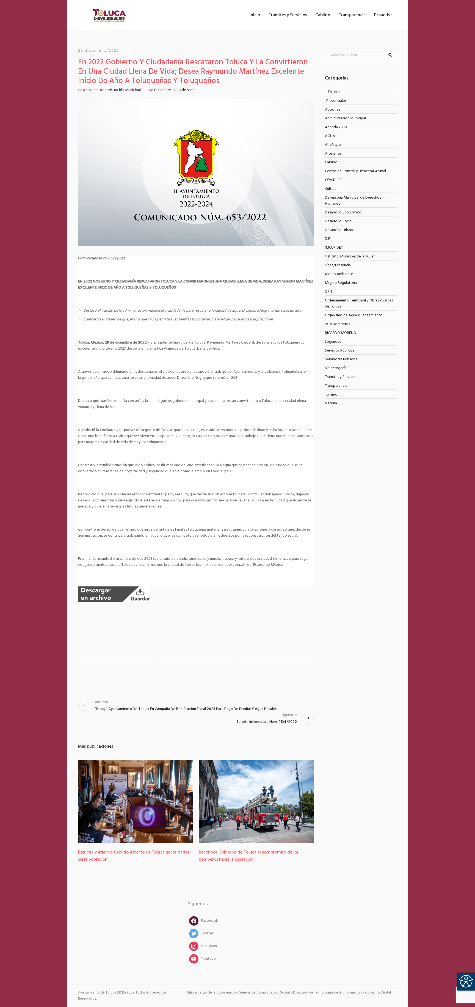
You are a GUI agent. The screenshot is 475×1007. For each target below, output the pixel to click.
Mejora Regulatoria (341, 283)
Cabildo (331, 162)
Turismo (331, 394)
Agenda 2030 (336, 127)
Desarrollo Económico (343, 212)
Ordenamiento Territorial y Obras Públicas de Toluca (359, 303)
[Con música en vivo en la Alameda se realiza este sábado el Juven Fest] (256, 801)
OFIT (328, 292)
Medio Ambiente (339, 274)
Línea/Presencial (338, 265)
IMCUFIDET (334, 248)
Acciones (90, 90)
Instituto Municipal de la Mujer (350, 256)
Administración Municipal (120, 90)
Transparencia (336, 386)
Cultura (330, 189)
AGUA (330, 136)
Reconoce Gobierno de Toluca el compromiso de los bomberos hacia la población (128, 856)
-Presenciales (335, 101)
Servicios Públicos (339, 350)
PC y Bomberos (337, 324)
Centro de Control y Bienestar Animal (355, 171)
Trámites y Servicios (341, 377)
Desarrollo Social (338, 221)
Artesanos (333, 153)
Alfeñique (333, 145)
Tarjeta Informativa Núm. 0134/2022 (266, 722)
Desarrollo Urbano (340, 230)
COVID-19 (333, 180)
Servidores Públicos (341, 359)
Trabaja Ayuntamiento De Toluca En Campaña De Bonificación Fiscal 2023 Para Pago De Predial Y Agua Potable (186, 709)
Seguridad (333, 342)
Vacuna (331, 403)
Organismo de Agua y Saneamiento (354, 315)
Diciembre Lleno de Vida (174, 90)
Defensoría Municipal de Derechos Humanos (353, 200)
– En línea (332, 92)
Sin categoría (336, 368)
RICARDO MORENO (340, 333)
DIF (327, 239)
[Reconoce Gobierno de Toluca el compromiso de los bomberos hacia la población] (135, 801)
